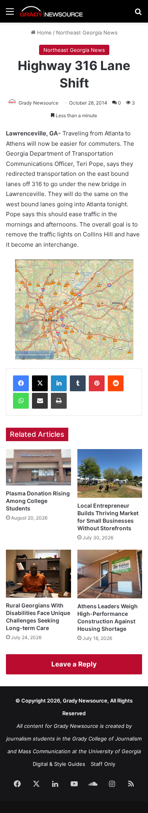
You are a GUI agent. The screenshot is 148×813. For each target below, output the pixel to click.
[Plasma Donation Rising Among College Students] (38, 467)
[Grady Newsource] (51, 11)
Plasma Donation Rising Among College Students (38, 501)
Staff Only (103, 764)
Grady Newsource (38, 103)
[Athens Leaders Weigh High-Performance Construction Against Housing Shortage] (109, 574)
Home (44, 32)
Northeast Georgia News (87, 32)
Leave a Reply (74, 664)
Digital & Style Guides (59, 764)
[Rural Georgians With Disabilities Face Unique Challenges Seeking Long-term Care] (38, 574)
